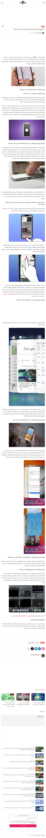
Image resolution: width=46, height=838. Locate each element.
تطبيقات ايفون (31, 642)
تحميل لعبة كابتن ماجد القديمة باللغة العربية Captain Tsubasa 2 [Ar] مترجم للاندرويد (19, 756)
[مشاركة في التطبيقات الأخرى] (28, 648)
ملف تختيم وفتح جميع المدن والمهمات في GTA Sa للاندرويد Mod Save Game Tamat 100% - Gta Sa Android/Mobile (19, 749)
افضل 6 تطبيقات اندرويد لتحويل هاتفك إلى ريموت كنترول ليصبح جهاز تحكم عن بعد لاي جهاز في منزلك (19, 775)
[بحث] (2, 3)
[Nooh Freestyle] (23, 3)
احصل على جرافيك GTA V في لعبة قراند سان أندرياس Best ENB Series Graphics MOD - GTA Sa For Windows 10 (19, 782)
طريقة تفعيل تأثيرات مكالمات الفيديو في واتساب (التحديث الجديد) (8, 704)
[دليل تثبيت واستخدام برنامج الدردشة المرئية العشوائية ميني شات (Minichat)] (39, 808)
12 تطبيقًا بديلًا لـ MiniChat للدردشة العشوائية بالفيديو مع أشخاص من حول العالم (20, 802)
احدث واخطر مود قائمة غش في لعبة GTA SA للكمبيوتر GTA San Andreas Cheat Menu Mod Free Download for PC (19, 789)
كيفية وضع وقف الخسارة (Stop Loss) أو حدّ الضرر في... (38, 703)
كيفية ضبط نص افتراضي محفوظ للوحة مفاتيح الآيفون (23, 703)
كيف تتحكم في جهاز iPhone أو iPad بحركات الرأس (23, 616)
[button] (39, 648)
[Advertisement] (23, 16)
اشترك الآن (23, 825)
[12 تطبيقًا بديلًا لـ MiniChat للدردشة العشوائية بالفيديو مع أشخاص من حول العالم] (39, 802)
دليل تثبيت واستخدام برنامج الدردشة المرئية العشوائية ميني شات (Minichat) (19, 807)
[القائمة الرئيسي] (44, 3)
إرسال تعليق (40, 716)
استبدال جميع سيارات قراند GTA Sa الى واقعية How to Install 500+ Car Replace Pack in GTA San (19, 769)
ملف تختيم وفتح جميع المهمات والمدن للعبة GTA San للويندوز (22, 761)
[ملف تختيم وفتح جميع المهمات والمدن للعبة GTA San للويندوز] (39, 762)
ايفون (43, 26)
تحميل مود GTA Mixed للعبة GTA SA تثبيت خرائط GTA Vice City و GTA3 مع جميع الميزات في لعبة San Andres (19, 795)
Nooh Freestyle (35, 654)
